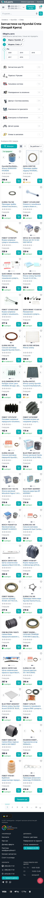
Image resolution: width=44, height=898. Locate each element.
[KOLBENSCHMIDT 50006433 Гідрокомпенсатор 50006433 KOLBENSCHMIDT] (32, 731)
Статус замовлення (30, 844)
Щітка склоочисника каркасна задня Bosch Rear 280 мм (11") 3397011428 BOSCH (10, 671)
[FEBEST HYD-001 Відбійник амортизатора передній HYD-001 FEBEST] (11, 767)
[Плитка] (21, 146)
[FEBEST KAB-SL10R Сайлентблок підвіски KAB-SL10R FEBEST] (11, 731)
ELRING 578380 (29, 776)
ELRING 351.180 (29, 668)
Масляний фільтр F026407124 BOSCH (9, 528)
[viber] (6, 882)
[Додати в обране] (20, 151)
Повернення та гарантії (32, 841)
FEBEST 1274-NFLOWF (31, 202)
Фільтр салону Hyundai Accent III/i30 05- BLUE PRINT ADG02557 (11, 707)
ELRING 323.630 (8, 453)
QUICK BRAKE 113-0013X (32, 310)
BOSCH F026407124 (9, 525)
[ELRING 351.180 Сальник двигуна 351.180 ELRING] (32, 659)
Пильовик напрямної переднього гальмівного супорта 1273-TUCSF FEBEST (11, 420)
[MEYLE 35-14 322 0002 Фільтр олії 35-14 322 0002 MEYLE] (32, 229)
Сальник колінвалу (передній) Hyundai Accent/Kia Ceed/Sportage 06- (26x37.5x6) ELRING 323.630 (9, 456)
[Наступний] (19, 157)
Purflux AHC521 (29, 381)
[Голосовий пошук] (36, 13)
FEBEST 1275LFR (29, 704)
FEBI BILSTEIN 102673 (10, 632)
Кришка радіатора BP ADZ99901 (31, 492)
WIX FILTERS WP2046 (31, 345)
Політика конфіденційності (8, 849)
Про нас (5, 841)
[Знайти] (41, 13)
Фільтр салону (28, 347)
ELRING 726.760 (8, 202)
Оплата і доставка (30, 837)
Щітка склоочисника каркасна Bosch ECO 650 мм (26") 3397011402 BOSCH (11, 564)
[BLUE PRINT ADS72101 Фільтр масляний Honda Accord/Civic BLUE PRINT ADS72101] (32, 444)
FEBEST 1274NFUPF (9, 238)
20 (36, 807)
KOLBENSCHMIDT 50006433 (30, 740)
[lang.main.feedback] (40, 880)
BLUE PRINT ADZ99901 (31, 489)
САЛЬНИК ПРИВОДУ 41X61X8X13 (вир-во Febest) (31, 635)
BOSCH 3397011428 (9, 668)
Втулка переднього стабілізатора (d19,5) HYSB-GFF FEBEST (31, 564)
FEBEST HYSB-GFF (29, 561)
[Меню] (3, 7)
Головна (5, 20)
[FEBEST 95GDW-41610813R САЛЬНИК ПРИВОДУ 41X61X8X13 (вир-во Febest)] (32, 623)
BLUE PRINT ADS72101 (31, 453)
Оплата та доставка (27, 2)
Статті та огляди (8, 857)
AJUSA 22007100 (29, 166)
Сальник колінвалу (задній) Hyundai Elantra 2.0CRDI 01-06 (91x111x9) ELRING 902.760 (11, 348)
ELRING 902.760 (8, 345)
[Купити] (18, 181)
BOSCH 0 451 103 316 (10, 489)
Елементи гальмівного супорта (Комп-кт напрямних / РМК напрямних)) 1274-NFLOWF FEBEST (32, 205)
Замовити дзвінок (11, 878)
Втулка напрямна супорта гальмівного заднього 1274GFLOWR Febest (10, 313)
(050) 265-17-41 (10, 866)
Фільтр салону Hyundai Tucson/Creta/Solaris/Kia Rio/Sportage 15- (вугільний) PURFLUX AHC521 (32, 384)
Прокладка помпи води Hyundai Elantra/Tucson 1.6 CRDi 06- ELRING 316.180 (32, 599)
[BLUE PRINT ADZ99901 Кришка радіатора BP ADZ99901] (32, 480)
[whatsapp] (10, 882)
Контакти (40, 2)
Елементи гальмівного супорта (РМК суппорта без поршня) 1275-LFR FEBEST (32, 707)
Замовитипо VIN (31, 7)
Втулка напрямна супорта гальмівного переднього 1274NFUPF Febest (11, 241)
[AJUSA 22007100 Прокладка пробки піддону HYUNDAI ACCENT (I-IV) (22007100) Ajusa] (32, 157)
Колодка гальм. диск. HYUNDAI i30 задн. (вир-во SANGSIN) (11, 384)
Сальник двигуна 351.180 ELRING (29, 671)
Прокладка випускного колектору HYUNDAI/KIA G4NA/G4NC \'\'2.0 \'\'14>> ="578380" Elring (32, 779)
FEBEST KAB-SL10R (9, 740)
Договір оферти (8, 844)
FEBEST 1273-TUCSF (9, 417)
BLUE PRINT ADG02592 (31, 274)
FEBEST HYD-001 (8, 776)
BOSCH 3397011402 (9, 561)
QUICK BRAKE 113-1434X (11, 274)
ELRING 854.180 (29, 525)
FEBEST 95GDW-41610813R (29, 632)
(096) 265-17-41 (10, 870)
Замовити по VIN (32, 848)
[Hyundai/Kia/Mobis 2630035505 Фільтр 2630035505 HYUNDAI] (11, 157)
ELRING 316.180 (29, 596)
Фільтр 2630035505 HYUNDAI (9, 169)
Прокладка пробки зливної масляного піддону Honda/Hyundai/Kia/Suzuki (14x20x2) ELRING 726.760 (11, 205)
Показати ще (22, 799)
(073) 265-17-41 (10, 874)
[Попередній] (3, 157)
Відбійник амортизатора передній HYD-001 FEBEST (11, 779)
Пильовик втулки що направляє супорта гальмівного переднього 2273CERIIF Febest (32, 420)
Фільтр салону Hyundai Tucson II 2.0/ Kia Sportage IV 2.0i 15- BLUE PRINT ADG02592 (32, 277)
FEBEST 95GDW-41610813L (8, 596)
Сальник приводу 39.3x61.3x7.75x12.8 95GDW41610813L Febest (11, 599)
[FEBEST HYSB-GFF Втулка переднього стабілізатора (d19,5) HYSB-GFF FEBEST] (32, 552)
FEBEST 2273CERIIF (30, 417)
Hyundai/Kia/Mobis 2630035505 (9, 166)
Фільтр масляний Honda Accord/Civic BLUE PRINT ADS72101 (32, 456)
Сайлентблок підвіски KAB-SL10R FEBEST (10, 743)
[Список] (25, 146)
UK (7, 816)
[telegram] (3, 882)
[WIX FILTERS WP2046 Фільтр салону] (32, 337)
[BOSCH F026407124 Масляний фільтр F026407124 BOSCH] (11, 516)
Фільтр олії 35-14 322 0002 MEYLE (31, 241)
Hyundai (13, 20)
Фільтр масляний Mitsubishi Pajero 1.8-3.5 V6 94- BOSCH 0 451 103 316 (11, 492)
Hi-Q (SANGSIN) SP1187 (11, 381)
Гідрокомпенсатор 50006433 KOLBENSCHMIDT (30, 743)
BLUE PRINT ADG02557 (10, 704)
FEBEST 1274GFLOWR (10, 310)
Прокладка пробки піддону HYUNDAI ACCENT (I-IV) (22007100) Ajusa (32, 169)
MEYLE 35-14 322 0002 (31, 238)
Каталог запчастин (9, 854)
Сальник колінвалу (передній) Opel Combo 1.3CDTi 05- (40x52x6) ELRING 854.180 (32, 528)
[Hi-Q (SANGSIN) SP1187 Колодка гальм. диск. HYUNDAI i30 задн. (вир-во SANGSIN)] (11, 372)
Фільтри (10, 146)
